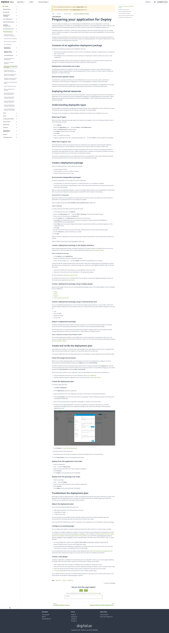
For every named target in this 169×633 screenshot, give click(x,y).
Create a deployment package (124, 13)
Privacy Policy (88, 593)
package (64, 580)
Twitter (73, 614)
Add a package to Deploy (97, 250)
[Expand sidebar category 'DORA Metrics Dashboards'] (16, 131)
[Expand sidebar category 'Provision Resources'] (16, 29)
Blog (43, 616)
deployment (70, 580)
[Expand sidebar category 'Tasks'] (16, 113)
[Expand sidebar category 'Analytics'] (16, 127)
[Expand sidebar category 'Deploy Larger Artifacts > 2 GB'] (16, 52)
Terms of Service (95, 593)
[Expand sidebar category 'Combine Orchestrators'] (16, 25)
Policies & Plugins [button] (43, 2)
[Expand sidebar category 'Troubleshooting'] (16, 137)
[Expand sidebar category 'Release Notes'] (16, 9)
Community (45, 614)
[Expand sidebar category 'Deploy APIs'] (16, 124)
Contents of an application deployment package (126, 7)
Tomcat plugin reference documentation (77, 535)
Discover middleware (90, 375)
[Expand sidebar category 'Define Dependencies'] (16, 22)
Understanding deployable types (124, 11)
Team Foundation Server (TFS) (61, 298)
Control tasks (57, 570)
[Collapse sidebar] (10, 607)
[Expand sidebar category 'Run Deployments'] (16, 19)
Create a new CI (97, 377)
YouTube (73, 621)
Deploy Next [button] (20, 2)
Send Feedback (46, 619)
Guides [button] (31, 2)
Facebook (73, 616)
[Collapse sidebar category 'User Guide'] (16, 6)
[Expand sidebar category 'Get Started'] (16, 12)
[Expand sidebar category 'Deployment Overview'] (16, 15)
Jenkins (56, 294)
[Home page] (53, 14)
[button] (10, 55)
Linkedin (73, 619)
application (58, 580)
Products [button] (147, 2)
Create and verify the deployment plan (125, 15)
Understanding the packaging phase (101, 551)
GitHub (73, 280)
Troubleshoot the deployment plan (125, 17)
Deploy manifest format (71, 275)
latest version (76, 9)
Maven (55, 292)
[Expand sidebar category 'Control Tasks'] (16, 121)
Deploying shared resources (123, 9)
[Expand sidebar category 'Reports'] (16, 134)
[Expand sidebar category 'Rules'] (16, 116)
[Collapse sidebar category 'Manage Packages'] (16, 31)
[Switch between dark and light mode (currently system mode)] (155, 2)
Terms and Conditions (105, 616)
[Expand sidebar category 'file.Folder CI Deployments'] (16, 48)
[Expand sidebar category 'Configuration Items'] (16, 118)
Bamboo (56, 296)
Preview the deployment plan (69, 448)
